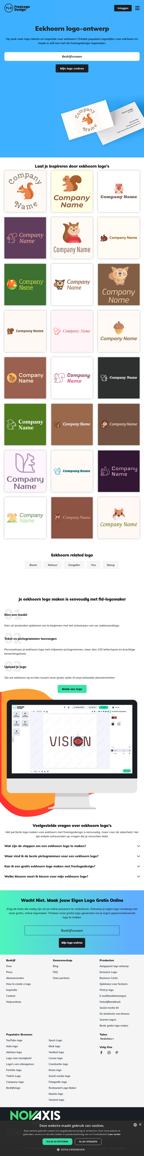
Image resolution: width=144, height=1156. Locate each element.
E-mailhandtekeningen (113, 996)
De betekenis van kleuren (114, 1013)
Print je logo (107, 990)
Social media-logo (59, 1076)
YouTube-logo (14, 1040)
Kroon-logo (55, 1070)
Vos (93, 565)
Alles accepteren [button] (57, 1141)
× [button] (140, 1124)
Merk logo (54, 1046)
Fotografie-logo (58, 1082)
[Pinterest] (118, 1053)
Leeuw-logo (56, 1058)
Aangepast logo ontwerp (114, 966)
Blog (55, 966)
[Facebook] (103, 1053)
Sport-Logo (55, 1040)
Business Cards (109, 978)
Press (9, 972)
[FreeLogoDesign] (31, 8)
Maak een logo (72, 689)
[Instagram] (110, 1053)
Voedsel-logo (56, 1099)
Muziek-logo (56, 1093)
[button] (72, 1150)
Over (9, 966)
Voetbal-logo (56, 1052)
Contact (10, 996)
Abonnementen (15, 978)
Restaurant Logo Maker (62, 1088)
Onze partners (61, 978)
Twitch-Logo (13, 1076)
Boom (33, 565)
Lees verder (114, 1134)
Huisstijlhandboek (110, 1001)
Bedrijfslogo (13, 1088)
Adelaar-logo (14, 1052)
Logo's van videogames (20, 1064)
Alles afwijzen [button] (88, 1141)
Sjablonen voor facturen (113, 984)
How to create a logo (18, 984)
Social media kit (109, 1007)
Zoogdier (74, 565)
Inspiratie (11, 990)
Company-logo (15, 1082)
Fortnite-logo (13, 1070)
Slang (110, 565)
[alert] (72, 1138)
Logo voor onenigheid (18, 1058)
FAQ (55, 972)
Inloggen (123, 8)
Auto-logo (12, 1046)
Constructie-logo (58, 1064)
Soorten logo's (108, 1019)
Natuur (52, 565)
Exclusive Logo (108, 972)
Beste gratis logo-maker (114, 1025)
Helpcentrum (13, 1001)
